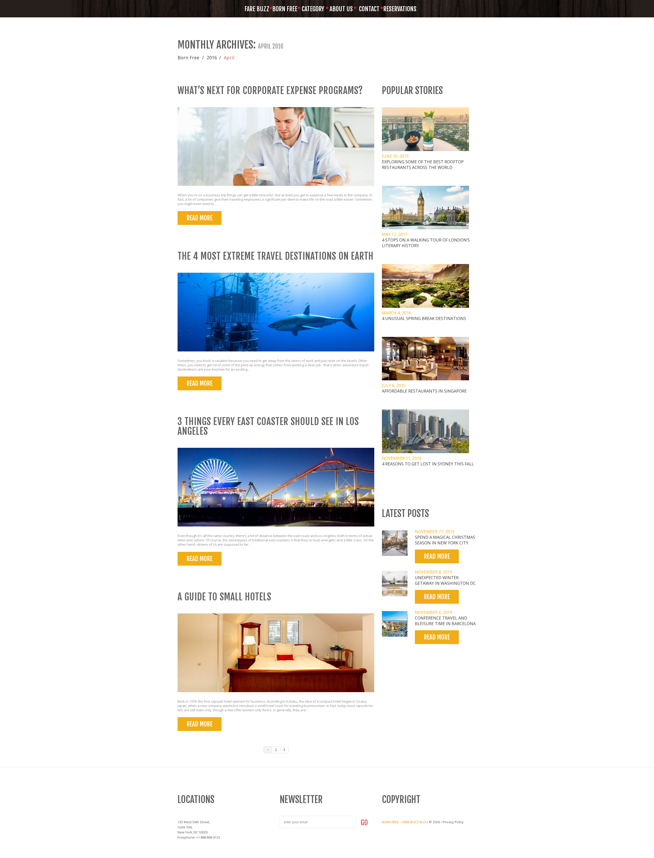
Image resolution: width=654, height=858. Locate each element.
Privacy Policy (453, 822)
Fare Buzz (256, 9)
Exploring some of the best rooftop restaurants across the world (423, 164)
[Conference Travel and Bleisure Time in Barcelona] (394, 624)
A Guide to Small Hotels (224, 597)
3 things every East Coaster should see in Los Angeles (268, 426)
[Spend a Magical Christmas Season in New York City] (394, 543)
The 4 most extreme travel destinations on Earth (275, 256)
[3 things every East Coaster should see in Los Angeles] (276, 487)
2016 (212, 57)
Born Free (284, 9)
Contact (369, 9)
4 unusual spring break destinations (424, 318)
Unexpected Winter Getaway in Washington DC (445, 580)
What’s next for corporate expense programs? (270, 90)
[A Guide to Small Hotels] (276, 652)
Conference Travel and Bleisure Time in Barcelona (445, 620)
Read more (199, 218)
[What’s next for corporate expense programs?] (276, 146)
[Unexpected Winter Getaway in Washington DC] (394, 583)
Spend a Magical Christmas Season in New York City (445, 540)
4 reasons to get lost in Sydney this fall (428, 464)
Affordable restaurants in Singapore (424, 391)
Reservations (397, 9)
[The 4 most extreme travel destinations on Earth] (276, 312)
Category (313, 9)
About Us (341, 9)
